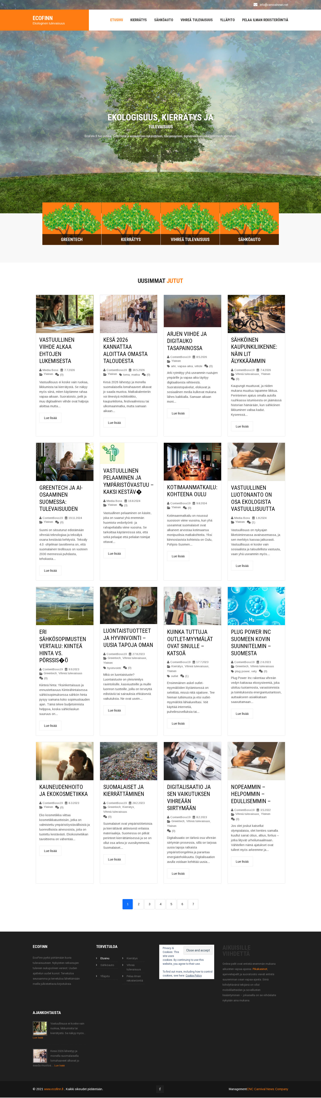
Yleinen (48, 374)
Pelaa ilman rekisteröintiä (265, 20)
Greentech (50, 673)
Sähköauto (163, 20)
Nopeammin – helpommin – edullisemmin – (251, 794)
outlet (174, 676)
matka (135, 375)
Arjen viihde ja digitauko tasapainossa (187, 341)
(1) (253, 523)
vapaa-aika (185, 366)
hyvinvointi (114, 668)
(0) (62, 375)
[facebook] (160, 1089)
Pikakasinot (260, 969)
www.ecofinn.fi (54, 1089)
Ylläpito (227, 20)
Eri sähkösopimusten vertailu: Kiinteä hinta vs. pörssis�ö (62, 646)
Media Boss (50, 370)
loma (126, 375)
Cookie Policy (194, 976)
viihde (198, 366)
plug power (242, 671)
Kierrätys (138, 20)
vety (254, 671)
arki (173, 366)
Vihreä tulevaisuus (197, 20)
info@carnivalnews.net (274, 5)
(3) (126, 506)
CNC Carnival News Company (267, 1089)
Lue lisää (50, 418)
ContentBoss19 (117, 370)
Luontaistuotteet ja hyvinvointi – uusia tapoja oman (128, 638)
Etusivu (116, 20)
